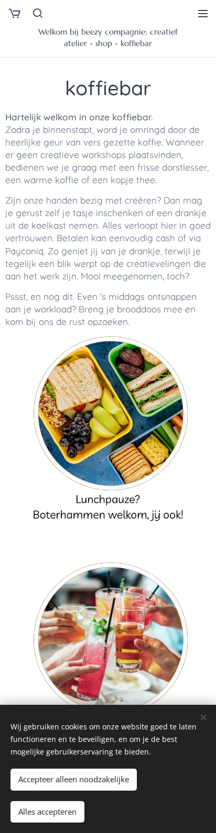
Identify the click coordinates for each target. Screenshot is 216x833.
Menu (202, 13)
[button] (37, 13)
